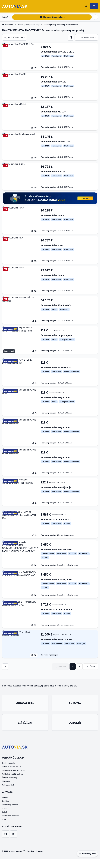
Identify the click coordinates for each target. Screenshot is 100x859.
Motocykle (6, 781)
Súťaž (4, 812)
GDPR (4, 808)
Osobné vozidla (8, 763)
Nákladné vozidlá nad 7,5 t (13, 774)
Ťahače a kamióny (9, 778)
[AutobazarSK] (25, 722)
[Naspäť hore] (5, 666)
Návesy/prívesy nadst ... (54, 17)
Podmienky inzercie (10, 805)
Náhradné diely (8, 785)
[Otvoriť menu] (94, 6)
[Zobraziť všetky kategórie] (95, 17)
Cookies (5, 801)
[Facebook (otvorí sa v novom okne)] (5, 833)
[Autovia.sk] (75, 703)
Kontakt (5, 797)
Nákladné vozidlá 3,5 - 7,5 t (13, 770)
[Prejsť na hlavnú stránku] (14, 6)
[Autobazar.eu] (25, 703)
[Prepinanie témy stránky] (86, 6)
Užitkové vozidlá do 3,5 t (12, 767)
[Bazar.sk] (75, 722)
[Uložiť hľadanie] (71, 37)
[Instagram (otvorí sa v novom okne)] (13, 833)
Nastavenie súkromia (10, 816)
